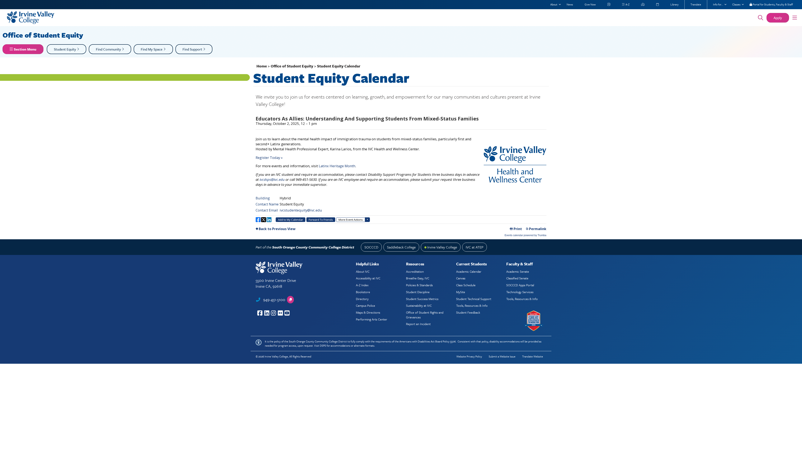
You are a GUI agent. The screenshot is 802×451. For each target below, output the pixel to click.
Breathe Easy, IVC (417, 278)
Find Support (193, 49)
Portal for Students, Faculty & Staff (772, 4)
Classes (736, 4)
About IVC (362, 271)
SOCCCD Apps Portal (520, 285)
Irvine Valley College (442, 247)
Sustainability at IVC (419, 305)
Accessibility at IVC (368, 278)
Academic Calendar (468, 271)
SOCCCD (371, 247)
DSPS (323, 345)
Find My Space (152, 49)
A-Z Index (362, 285)
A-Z (627, 4)
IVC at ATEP (474, 247)
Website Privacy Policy (469, 356)
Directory (362, 298)
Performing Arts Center (371, 319)
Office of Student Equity (44, 35)
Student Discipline (418, 292)
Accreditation (415, 271)
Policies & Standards (419, 285)
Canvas (460, 278)
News (570, 4)
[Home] (376, 17)
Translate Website (532, 356)
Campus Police (365, 305)
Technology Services (519, 292)
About (553, 4)
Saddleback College (401, 247)
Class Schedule (466, 285)
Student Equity (65, 49)
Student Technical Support (473, 298)
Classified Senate (517, 278)
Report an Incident (418, 324)
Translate (695, 4)
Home (261, 66)
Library (674, 4)
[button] (794, 18)
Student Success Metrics (422, 298)
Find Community (109, 49)
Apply (778, 17)
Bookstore (363, 292)
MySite (460, 292)
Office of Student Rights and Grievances (424, 314)
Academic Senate (517, 271)
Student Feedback (468, 312)
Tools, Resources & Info (472, 305)
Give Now (590, 4)
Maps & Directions (368, 312)
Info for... (718, 4)
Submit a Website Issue (502, 356)
